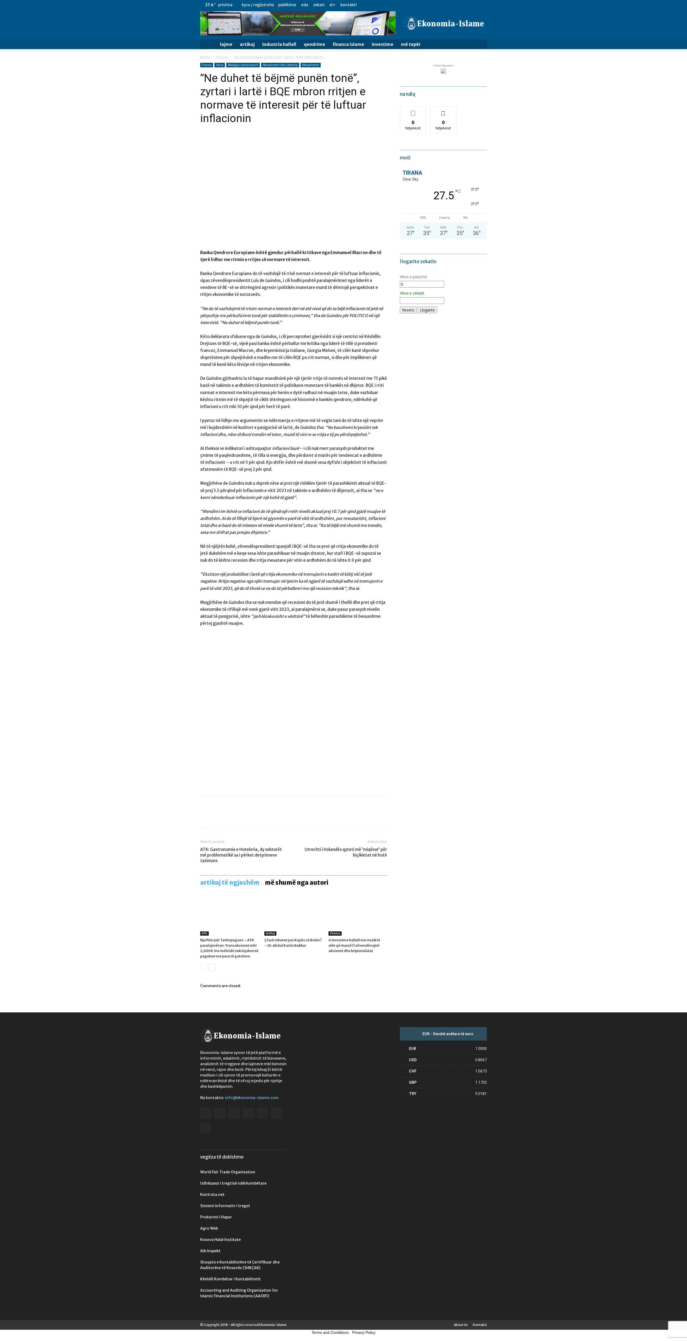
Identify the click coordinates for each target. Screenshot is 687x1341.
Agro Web (209, 1228)
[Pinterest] (230, 816)
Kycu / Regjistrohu (258, 4)
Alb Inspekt (210, 1250)
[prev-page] (203, 967)
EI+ (332, 4)
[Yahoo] (483, 5)
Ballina (205, 57)
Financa (222, 57)
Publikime (287, 4)
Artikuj (247, 44)
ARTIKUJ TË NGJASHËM (230, 882)
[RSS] (465, 5)
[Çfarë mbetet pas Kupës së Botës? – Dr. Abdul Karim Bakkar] (293, 915)
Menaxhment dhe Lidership (280, 65)
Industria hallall (279, 44)
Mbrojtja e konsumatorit (243, 65)
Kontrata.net (212, 1194)
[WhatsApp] (242, 816)
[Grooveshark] (438, 5)
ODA (304, 4)
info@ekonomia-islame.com (252, 1097)
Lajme (226, 44)
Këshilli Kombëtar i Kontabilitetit (230, 1279)
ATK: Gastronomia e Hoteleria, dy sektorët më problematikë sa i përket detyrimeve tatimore (241, 855)
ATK (204, 933)
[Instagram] (447, 5)
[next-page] (212, 967)
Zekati (318, 4)
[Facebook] (430, 5)
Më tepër (411, 44)
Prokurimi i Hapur (216, 1217)
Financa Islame (348, 44)
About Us (461, 1325)
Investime (382, 44)
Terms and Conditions (330, 1332)
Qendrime (314, 44)
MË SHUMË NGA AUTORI (296, 882)
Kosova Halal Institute (220, 1239)
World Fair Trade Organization (227, 1172)
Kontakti (349, 4)
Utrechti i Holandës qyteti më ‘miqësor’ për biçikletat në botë (346, 852)
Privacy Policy (363, 1332)
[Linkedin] (456, 5)
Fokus (219, 65)
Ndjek (413, 111)
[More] (255, 816)
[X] (474, 5)
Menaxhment (310, 65)
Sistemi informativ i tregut (225, 1205)
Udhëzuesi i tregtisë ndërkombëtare (233, 1183)
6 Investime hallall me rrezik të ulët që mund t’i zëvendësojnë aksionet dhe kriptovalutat (354, 945)
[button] (480, 44)
